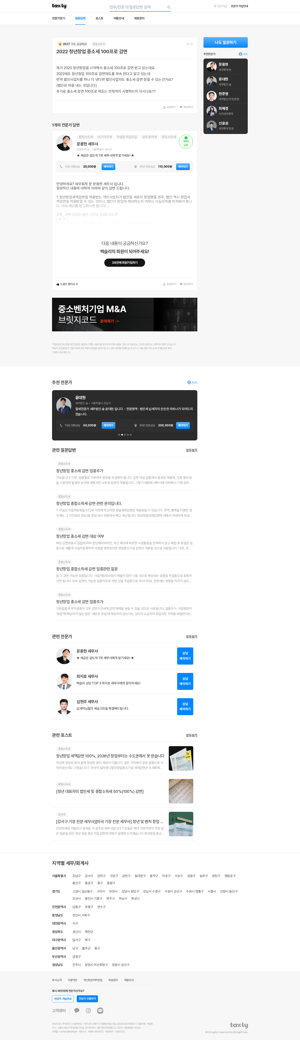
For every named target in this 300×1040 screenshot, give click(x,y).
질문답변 (80, 18)
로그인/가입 (220, 6)
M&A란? (109, 1031)
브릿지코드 (120, 1031)
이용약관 (72, 980)
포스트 (99, 18)
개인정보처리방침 (92, 980)
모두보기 (191, 450)
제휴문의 (139, 18)
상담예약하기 (185, 656)
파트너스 (83, 1031)
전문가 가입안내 (239, 6)
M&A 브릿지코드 (96, 1031)
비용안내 (119, 18)
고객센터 (59, 1010)
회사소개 (57, 980)
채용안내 (129, 980)
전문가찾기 (58, 18)
